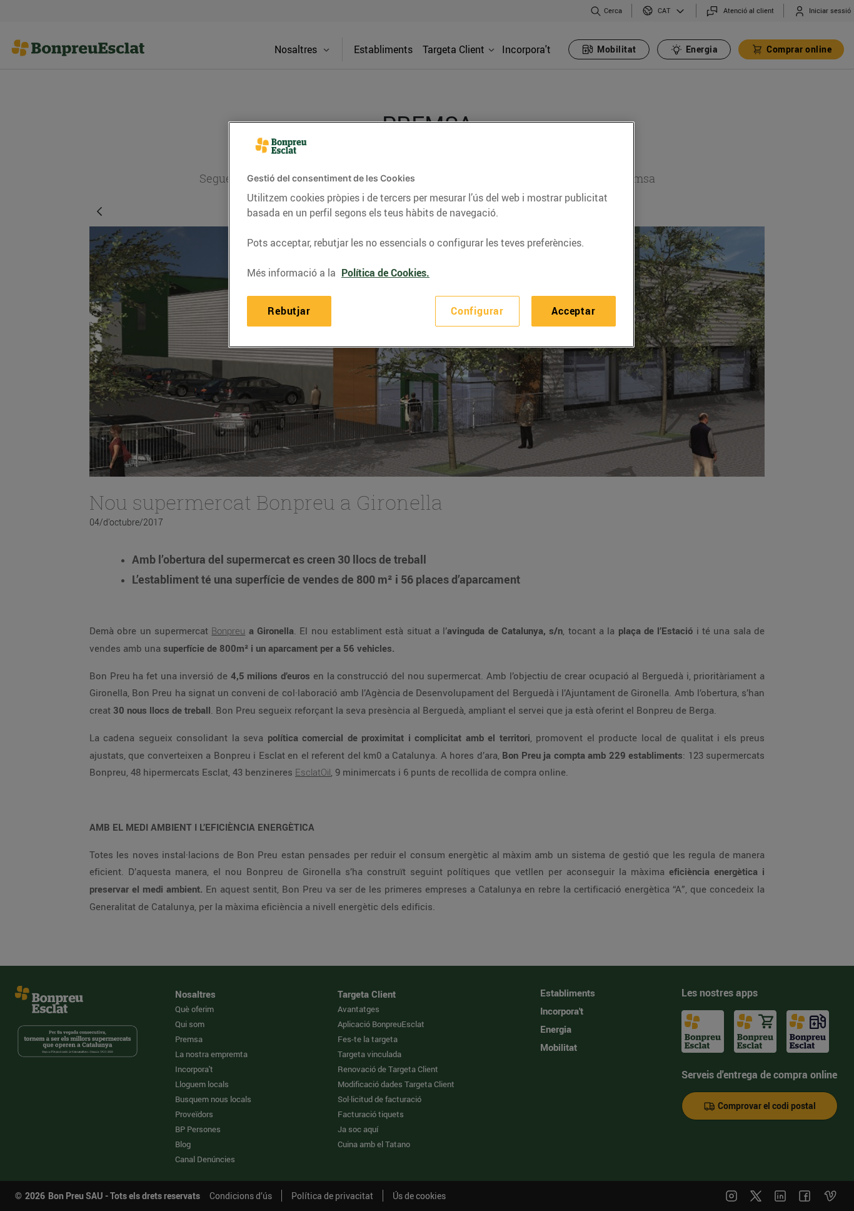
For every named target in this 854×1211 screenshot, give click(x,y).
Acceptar (573, 311)
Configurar (477, 311)
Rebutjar (289, 311)
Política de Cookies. (385, 273)
